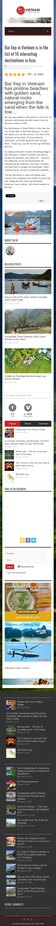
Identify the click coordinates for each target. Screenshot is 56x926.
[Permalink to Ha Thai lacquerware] (11, 789)
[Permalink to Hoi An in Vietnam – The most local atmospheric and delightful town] (11, 814)
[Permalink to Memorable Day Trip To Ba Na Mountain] (11, 827)
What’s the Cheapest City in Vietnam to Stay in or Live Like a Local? (33, 841)
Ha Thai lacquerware (27, 781)
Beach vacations (15, 66)
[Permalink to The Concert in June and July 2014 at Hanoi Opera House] (9, 470)
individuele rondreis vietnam (17, 668)
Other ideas (38, 66)
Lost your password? (16, 573)
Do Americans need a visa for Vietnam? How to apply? (32, 866)
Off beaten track (27, 66)
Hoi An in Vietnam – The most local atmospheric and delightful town (33, 809)
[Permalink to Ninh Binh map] (9, 481)
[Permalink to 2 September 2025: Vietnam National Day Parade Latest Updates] (11, 800)
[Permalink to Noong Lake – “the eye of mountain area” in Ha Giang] (9, 459)
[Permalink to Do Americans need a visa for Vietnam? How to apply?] (11, 872)
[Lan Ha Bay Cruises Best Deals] (28, 234)
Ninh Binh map (22, 474)
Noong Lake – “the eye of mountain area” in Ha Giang (31, 728)
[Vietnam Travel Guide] (28, 12)
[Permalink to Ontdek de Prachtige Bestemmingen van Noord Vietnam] (28, 372)
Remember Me (27, 567)
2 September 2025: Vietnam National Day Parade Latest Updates (31, 796)
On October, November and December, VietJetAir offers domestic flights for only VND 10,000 (26, 716)
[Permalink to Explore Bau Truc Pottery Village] (9, 437)
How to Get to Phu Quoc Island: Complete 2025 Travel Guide (33, 878)
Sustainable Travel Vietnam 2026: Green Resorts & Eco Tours (25, 338)
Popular (12, 423)
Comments (43, 423)
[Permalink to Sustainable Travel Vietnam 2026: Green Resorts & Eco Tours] (28, 333)
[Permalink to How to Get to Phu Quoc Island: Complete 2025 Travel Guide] (28, 293)
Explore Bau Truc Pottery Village (30, 429)
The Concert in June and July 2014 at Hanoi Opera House (32, 739)
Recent (28, 423)
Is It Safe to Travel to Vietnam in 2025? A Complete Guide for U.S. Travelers (33, 854)
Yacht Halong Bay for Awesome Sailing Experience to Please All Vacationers (33, 771)
